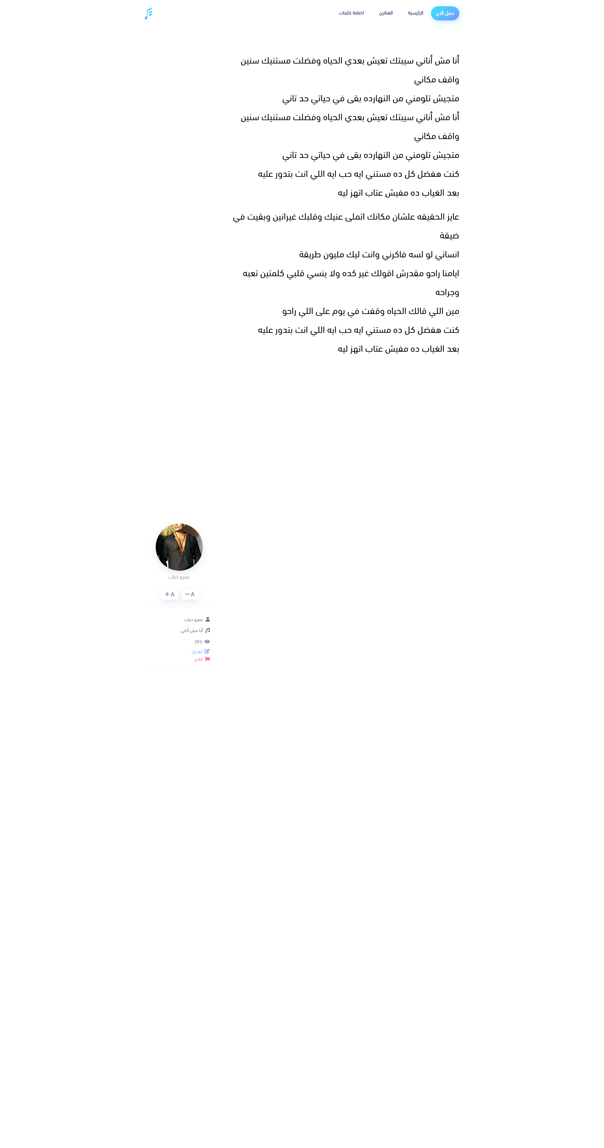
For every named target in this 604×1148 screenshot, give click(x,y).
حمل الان (445, 13)
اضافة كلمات (351, 13)
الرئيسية (415, 13)
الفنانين (386, 13)
